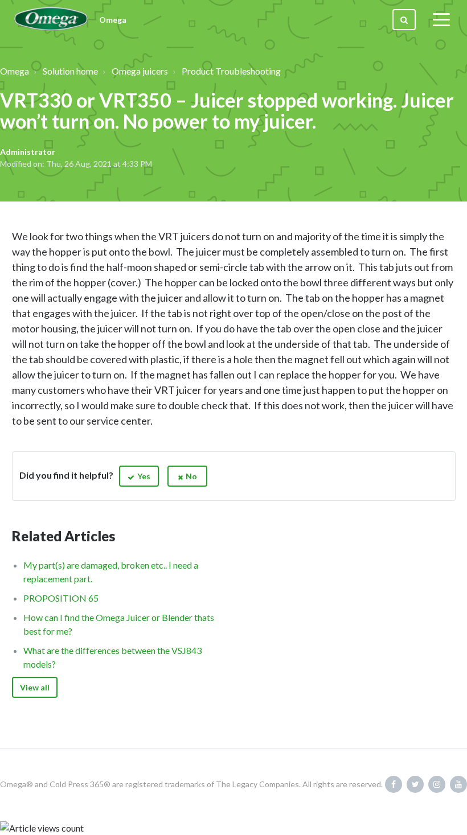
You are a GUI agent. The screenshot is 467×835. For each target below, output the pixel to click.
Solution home (70, 70)
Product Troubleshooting (231, 70)
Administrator (27, 152)
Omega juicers (140, 70)
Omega (14, 70)
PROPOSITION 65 (61, 598)
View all (35, 687)
